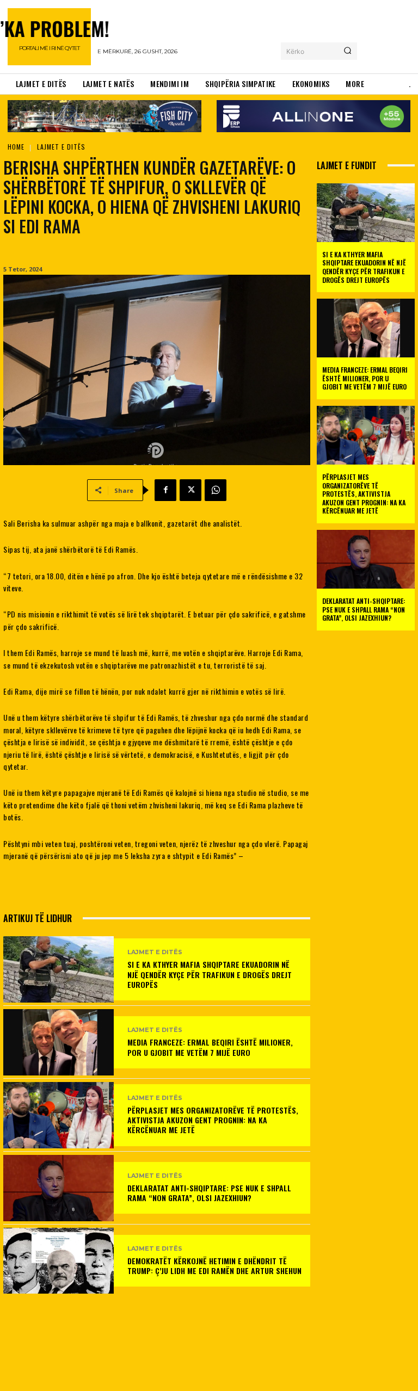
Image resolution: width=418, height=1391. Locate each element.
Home (16, 146)
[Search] (347, 51)
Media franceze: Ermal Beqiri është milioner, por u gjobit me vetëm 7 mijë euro (210, 1047)
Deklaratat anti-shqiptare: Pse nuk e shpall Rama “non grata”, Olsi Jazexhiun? (209, 1192)
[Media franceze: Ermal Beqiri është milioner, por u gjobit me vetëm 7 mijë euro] (58, 1042)
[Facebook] (165, 490)
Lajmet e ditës (61, 146)
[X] (190, 490)
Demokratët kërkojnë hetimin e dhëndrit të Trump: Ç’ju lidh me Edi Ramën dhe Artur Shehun (214, 1265)
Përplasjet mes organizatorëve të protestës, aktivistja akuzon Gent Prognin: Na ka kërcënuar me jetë (212, 1119)
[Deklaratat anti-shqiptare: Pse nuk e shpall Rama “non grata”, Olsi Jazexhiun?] (58, 1188)
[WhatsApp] (215, 490)
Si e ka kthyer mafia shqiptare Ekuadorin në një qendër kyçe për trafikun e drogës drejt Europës (209, 974)
